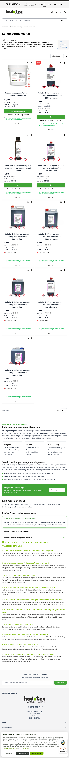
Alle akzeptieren (37, 753)
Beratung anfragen (57, 490)
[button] (34, 693)
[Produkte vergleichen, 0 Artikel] (59, 12)
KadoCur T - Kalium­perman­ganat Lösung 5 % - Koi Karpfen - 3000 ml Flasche (51, 236)
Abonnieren (61, 683)
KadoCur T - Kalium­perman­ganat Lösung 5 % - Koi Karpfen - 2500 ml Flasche (18, 372)
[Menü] (66, 740)
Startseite (5, 27)
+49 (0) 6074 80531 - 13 (12, 4)
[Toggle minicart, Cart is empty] (65, 12)
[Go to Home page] (14, 12)
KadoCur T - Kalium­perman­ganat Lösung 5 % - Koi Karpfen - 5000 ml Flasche (18, 236)
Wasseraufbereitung (15, 44)
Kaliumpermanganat (30, 27)
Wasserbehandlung (16, 27)
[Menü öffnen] (3, 12)
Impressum (25, 748)
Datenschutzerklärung (10, 748)
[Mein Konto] (52, 12)
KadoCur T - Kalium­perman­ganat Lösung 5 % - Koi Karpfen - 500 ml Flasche (51, 304)
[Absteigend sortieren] (66, 56)
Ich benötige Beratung (63, 44)
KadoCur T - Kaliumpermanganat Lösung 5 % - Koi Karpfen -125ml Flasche (18, 168)
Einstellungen (9, 753)
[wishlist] (56, 12)
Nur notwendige (23, 753)
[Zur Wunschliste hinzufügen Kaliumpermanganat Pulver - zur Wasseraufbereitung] (28, 62)
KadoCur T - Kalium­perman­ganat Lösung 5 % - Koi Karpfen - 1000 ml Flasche (51, 95)
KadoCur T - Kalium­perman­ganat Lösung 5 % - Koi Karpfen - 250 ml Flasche (51, 168)
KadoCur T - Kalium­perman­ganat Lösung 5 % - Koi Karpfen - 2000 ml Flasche (18, 304)
